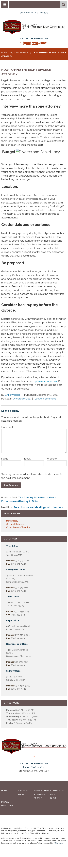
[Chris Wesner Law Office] (34, 33)
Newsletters (41, 790)
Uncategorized (22, 398)
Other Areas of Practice (18, 527)
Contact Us (57, 790)
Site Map (59, 843)
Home (4, 790)
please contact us (46, 381)
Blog (53, 798)
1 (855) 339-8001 (34, 43)
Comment (7, 427)
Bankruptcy (12, 521)
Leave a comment (45, 398)
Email (28, 458)
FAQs (52, 794)
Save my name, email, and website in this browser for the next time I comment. (32, 476)
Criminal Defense (15, 524)
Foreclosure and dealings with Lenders (38, 507)
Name (5, 458)
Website (52, 458)
